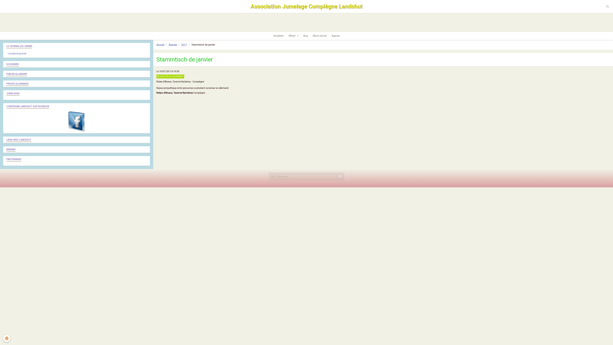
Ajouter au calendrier (171, 76)
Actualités (278, 35)
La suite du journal (17, 53)
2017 (184, 44)
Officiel (292, 35)
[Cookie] (6, 338)
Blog (305, 35)
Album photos (320, 35)
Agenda (336, 35)
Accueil (160, 44)
